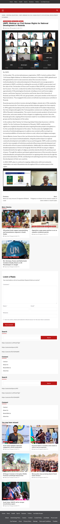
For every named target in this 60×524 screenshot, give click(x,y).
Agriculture (6, 470)
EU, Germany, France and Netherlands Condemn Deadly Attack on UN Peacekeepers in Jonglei (15, 262)
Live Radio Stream (45, 1)
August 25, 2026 (14, 266)
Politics (37, 1)
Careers (24, 517)
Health (20, 1)
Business (31, 1)
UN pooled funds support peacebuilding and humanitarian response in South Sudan (15, 232)
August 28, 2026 (14, 236)
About (7, 517)
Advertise (6, 370)
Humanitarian (6, 226)
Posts (20, 521)
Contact (5, 361)
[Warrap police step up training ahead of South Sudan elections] (44, 462)
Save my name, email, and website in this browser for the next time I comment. (27, 319)
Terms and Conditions (45, 521)
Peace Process (15, 21)
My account (54, 517)
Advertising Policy (15, 517)
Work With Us (7, 367)
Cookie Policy (38, 517)
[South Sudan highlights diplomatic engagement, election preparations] (15, 434)
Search (4, 331)
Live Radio (46, 517)
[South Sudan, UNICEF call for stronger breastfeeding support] (15, 491)
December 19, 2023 (15, 28)
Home (11, 1)
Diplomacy (6, 441)
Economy (34, 441)
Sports (25, 1)
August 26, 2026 (43, 234)
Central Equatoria (7, 21)
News (15, 1)
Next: (44, 198)
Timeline (55, 521)
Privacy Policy (27, 521)
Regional (21, 21)
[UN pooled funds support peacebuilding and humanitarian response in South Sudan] (15, 219)
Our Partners (13, 521)
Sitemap (35, 521)
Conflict (34, 226)
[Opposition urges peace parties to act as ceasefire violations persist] (44, 219)
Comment (6, 284)
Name (5, 306)
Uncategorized (16, 470)
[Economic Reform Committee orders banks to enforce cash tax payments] (44, 434)
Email (33, 306)
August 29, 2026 (14, 449)
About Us (5, 364)
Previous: (16, 198)
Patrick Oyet (7, 28)
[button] (3, 10)
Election (38, 226)
